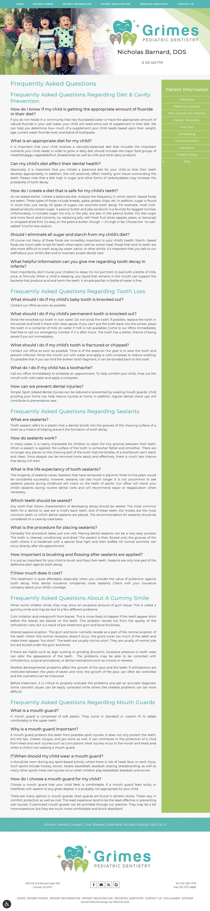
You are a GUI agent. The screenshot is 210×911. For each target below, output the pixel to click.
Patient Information (77, 4)
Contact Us (185, 4)
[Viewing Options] (6, 904)
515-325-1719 (188, 883)
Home (20, 4)
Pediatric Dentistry (154, 4)
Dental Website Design (95, 902)
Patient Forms (43, 4)
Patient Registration (115, 4)
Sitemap (187, 898)
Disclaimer (172, 898)
